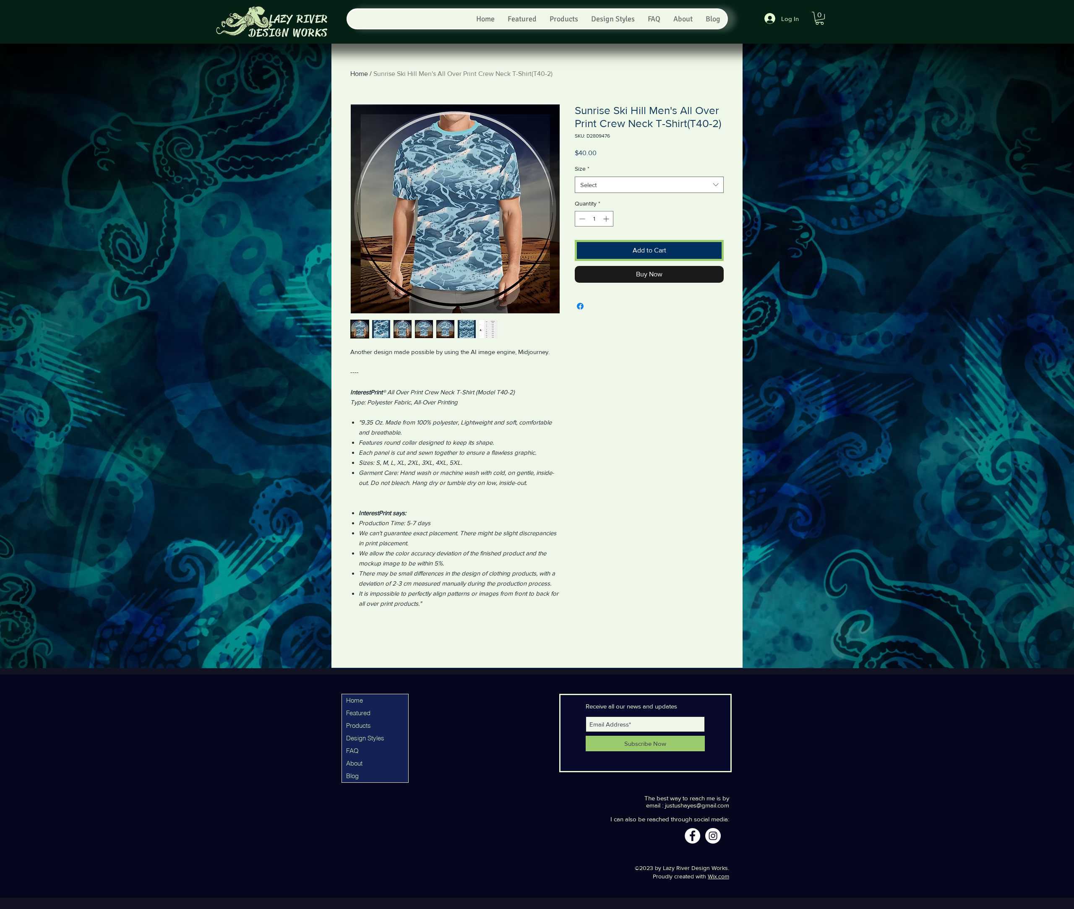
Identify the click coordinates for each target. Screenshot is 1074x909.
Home (359, 73)
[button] (819, 18)
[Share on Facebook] (580, 306)
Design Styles (365, 738)
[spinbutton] (594, 218)
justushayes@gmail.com (697, 805)
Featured (358, 713)
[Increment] (607, 218)
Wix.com (718, 876)
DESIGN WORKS (288, 33)
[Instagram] (713, 836)
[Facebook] (692, 836)
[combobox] (649, 185)
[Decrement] (581, 218)
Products (358, 725)
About (354, 763)
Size (582, 168)
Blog (352, 776)
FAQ (352, 751)
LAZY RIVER (298, 19)
